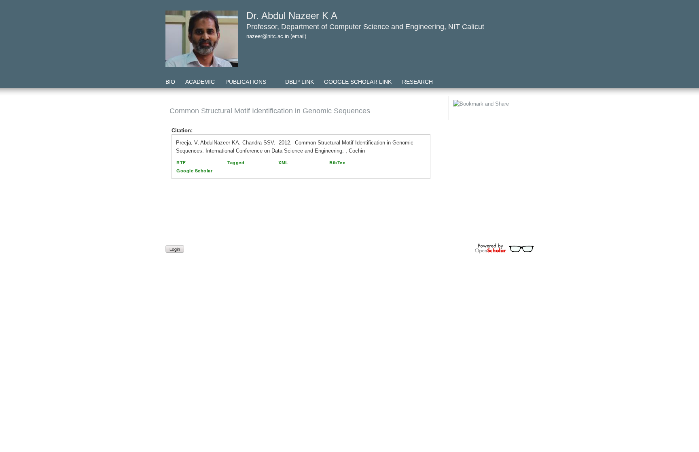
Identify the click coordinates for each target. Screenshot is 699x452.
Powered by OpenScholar (504, 248)
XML (283, 162)
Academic (200, 82)
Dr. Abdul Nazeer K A (291, 15)
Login (174, 249)
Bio (170, 82)
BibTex (337, 162)
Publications (245, 82)
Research (417, 82)
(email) (298, 36)
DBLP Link (299, 82)
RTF (181, 162)
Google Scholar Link (358, 82)
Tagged (235, 162)
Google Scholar (194, 171)
